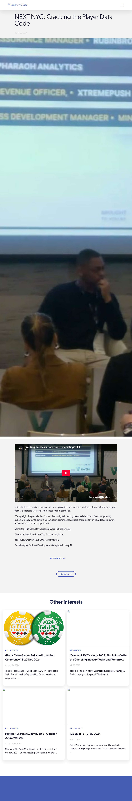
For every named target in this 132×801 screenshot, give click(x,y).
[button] (70, 558)
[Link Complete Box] (34, 648)
